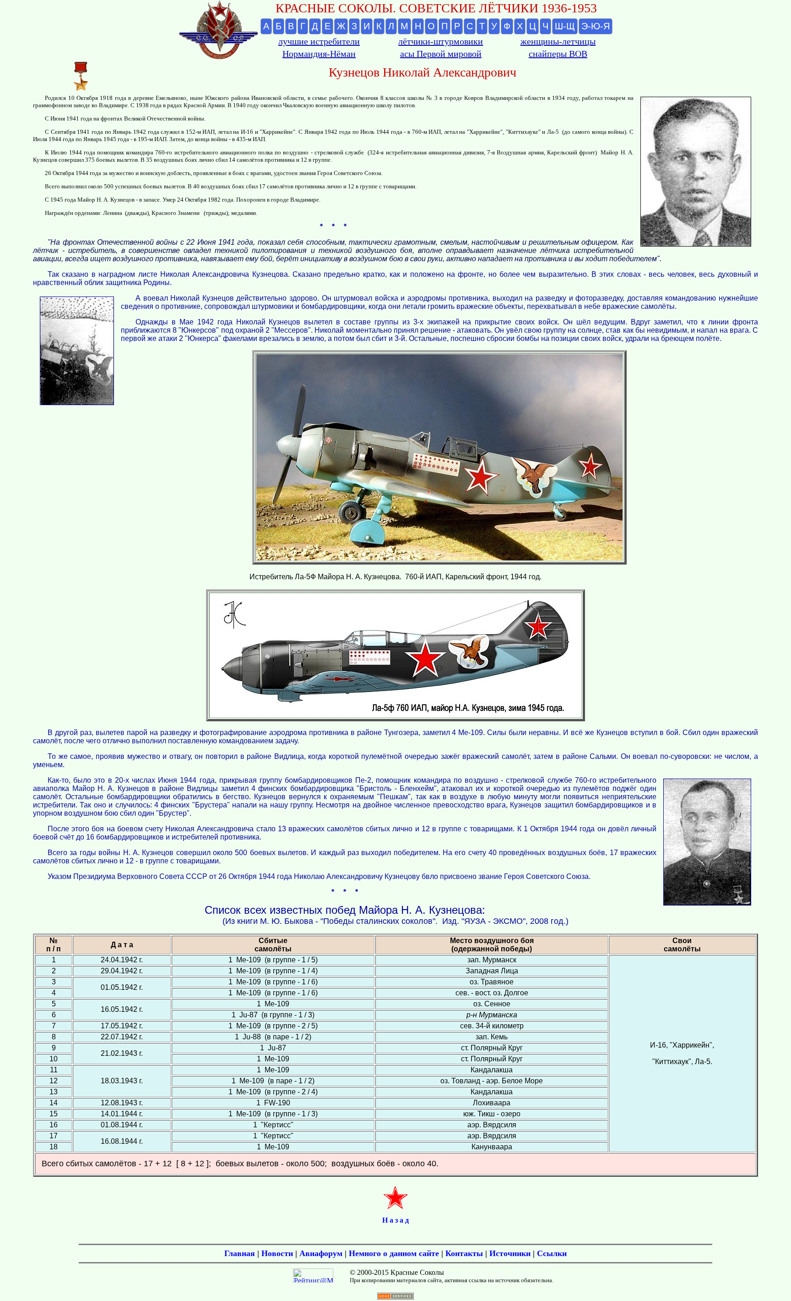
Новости (277, 1253)
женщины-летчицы (558, 41)
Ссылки (552, 1253)
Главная (239, 1253)
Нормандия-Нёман (319, 54)
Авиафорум (320, 1253)
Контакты (464, 1253)
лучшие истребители (319, 41)
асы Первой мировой (441, 54)
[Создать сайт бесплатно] (395, 1297)
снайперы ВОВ (558, 54)
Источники (510, 1253)
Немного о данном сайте (394, 1253)
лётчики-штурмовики (440, 41)
